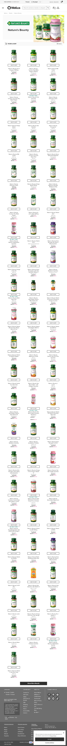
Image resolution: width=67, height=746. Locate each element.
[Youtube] (53, 698)
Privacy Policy (53, 736)
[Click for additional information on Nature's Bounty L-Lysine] (53, 376)
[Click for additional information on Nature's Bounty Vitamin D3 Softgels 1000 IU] (33, 319)
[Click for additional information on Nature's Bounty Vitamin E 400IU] (53, 521)
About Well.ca (37, 692)
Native (5, 727)
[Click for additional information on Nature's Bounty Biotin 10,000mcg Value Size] (33, 550)
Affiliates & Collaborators (37, 695)
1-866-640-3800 (7, 744)
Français (27, 2)
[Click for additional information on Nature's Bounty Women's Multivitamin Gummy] (53, 635)
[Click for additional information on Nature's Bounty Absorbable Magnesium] (53, 492)
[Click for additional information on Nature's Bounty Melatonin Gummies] (53, 262)
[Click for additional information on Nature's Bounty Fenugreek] (53, 119)
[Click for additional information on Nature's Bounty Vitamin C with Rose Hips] (13, 664)
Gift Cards (25, 694)
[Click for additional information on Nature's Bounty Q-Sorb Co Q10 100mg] (33, 521)
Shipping (25, 704)
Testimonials (37, 698)
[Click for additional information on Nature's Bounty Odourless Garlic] (53, 90)
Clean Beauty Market (36, 729)
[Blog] (49, 698)
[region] (50, 737)
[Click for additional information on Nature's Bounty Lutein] (13, 607)
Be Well (36, 712)
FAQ (24, 702)
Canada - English (10, 692)
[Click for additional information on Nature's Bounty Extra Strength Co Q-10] (53, 435)
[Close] (63, 733)
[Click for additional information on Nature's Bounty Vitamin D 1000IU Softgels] (13, 348)
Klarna (24, 709)
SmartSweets (21, 734)
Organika (6, 736)
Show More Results (33, 683)
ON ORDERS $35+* (12, 2)
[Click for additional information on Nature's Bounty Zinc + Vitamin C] (53, 607)
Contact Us (26, 692)
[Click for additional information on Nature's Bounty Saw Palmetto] (33, 119)
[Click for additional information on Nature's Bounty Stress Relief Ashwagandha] (53, 148)
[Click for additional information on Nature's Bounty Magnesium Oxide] (33, 348)
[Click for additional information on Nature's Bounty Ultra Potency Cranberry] (53, 578)
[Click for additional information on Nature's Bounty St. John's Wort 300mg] (33, 205)
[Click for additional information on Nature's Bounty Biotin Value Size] (13, 291)
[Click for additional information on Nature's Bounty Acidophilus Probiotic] (33, 435)
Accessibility (26, 711)
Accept (49, 739)
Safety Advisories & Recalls (26, 698)
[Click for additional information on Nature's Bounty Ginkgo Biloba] (13, 119)
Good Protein (21, 727)
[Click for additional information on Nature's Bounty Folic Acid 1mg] (33, 90)
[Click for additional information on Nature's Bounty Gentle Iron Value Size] (13, 376)
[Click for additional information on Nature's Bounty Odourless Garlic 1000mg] (13, 177)
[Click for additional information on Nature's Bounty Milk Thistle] (53, 62)
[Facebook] (49, 694)
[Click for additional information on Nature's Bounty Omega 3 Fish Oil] (13, 262)
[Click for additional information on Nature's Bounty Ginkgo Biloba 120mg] (33, 177)
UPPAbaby (20, 732)
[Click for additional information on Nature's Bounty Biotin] (13, 635)
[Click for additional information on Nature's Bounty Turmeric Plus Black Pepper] (13, 205)
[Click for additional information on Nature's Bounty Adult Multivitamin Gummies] (33, 492)
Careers (25, 713)
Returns (25, 707)
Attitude (6, 734)
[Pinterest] (57, 694)
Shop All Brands (22, 736)
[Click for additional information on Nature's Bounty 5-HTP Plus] (13, 578)
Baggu (5, 730)
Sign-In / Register (54, 2)
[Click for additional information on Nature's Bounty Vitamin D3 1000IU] (13, 550)
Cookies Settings (49, 742)
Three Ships (21, 730)
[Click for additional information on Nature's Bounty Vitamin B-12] (53, 205)
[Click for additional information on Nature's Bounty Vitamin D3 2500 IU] (53, 319)
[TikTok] (57, 698)
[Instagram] (53, 694)
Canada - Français (10, 694)
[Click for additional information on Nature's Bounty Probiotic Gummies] (33, 635)
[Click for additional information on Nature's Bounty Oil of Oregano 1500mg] (13, 62)
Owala (5, 732)
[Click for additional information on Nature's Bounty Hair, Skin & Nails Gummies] (53, 463)
